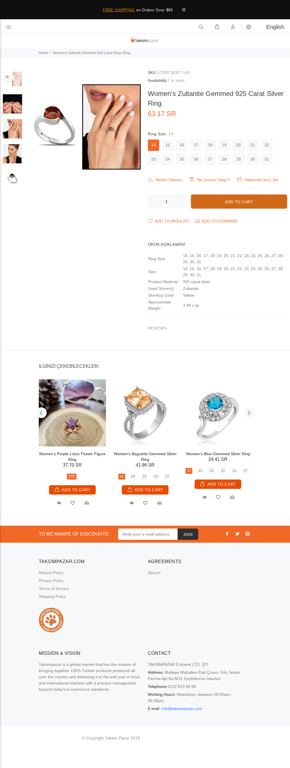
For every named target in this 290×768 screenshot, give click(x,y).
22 (267, 145)
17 (196, 145)
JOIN (188, 534)
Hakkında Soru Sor (262, 179)
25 (182, 159)
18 (210, 145)
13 (156, 476)
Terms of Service (54, 588)
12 (189, 471)
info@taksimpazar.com (181, 708)
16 (182, 145)
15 (167, 145)
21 (252, 145)
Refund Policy (51, 572)
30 (252, 159)
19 (224, 145)
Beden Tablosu (169, 179)
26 (196, 159)
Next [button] (248, 412)
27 (210, 159)
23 (153, 159)
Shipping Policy (52, 596)
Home (43, 53)
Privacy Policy (51, 580)
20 (238, 145)
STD (71, 476)
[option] (12, 81)
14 (153, 145)
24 (167, 159)
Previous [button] (41, 412)
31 (267, 159)
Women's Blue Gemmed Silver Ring (218, 454)
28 (224, 159)
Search (154, 572)
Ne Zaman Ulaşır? (213, 179)
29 (238, 159)
